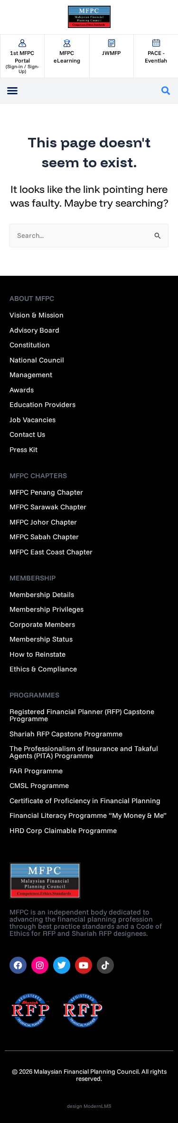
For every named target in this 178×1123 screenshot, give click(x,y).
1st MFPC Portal (22, 56)
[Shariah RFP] (30, 1010)
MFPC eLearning (67, 56)
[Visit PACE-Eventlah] (156, 43)
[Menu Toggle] (12, 90)
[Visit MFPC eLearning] (66, 43)
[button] (165, 91)
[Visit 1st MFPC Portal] (22, 43)
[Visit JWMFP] (112, 43)
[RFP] (83, 1010)
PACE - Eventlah (156, 56)
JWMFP (111, 52)
